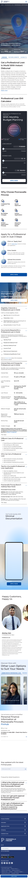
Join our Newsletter (5, 851)
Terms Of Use (4, 871)
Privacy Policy (14, 868)
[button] (2, 705)
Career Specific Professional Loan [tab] (11, 673)
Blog (2, 845)
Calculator (3, 822)
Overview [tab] (4, 57)
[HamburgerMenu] (26, 2)
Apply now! (4, 90)
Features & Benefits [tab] (13, 57)
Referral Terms (15, 873)
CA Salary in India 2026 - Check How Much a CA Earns (14, 733)
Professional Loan (9, 4)
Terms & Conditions (5, 870)
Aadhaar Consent (18, 871)
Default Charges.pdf (11, 432)
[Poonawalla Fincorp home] (5, 2)
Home (2, 4)
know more (8, 358)
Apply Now (14, 876)
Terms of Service (16, 870)
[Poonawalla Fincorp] (4, 857)
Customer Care (4, 833)
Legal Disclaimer (5, 868)
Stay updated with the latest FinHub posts (12, 763)
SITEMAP (11, 871)
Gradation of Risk (5, 873)
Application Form (5, 826)
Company (3, 830)
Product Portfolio (5, 818)
